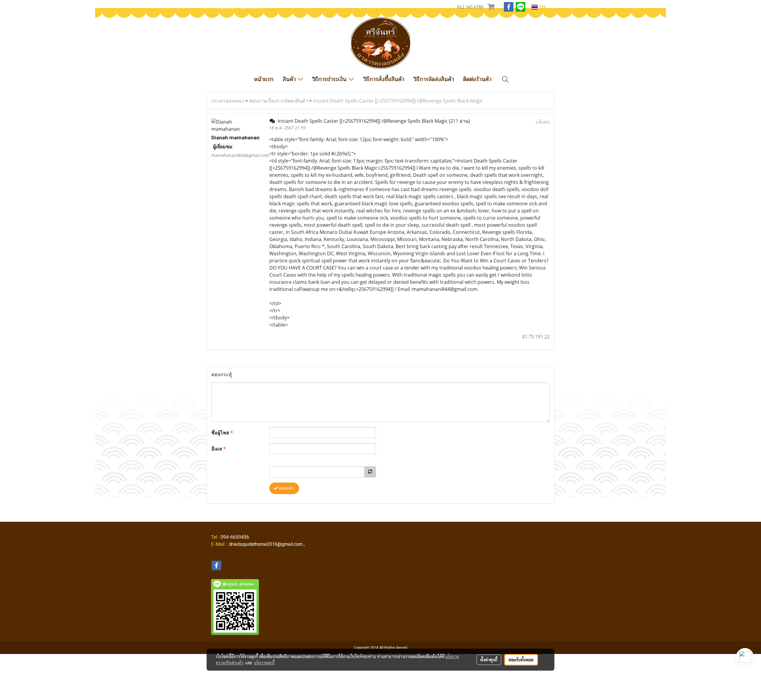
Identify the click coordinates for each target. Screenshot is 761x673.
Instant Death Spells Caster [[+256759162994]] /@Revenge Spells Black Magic (398, 100)
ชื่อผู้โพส (222, 432)
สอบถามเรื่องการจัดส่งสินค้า (278, 100)
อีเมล (218, 448)
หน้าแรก (263, 79)
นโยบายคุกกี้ (264, 662)
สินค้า (290, 79)
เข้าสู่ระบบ (224, 7)
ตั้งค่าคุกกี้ (488, 659)
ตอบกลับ (286, 488)
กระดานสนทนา (227, 100)
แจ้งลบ (543, 122)
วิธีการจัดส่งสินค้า (433, 79)
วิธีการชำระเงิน (330, 79)
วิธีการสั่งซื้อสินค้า (383, 79)
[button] (505, 79)
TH (541, 7)
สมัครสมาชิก (252, 7)
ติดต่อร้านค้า (477, 79)
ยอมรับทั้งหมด (521, 659)
